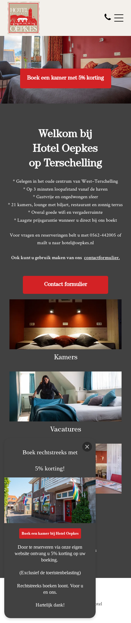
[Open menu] (118, 18)
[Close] (87, 447)
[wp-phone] (107, 20)
